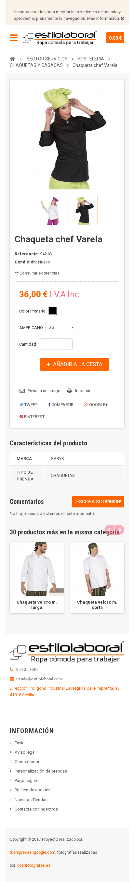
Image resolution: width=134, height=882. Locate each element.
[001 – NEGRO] (52, 310)
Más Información (103, 18)
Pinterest (34, 416)
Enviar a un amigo (44, 390)
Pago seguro (27, 780)
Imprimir (82, 390)
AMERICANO (31, 327)
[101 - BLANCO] (61, 310)
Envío (20, 742)
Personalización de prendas (41, 771)
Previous (109, 530)
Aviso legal (25, 752)
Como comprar (29, 761)
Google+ (98, 404)
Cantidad (27, 344)
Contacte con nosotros (36, 809)
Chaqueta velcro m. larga (37, 605)
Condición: (26, 262)
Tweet (30, 404)
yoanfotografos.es (33, 865)
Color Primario (33, 311)
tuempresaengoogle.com (32, 852)
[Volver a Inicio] (12, 58)
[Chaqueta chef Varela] (50, 210)
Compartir (62, 404)
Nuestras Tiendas (31, 799)
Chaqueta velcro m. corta (97, 605)
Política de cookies (32, 789)
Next (119, 530)
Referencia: (27, 253)
